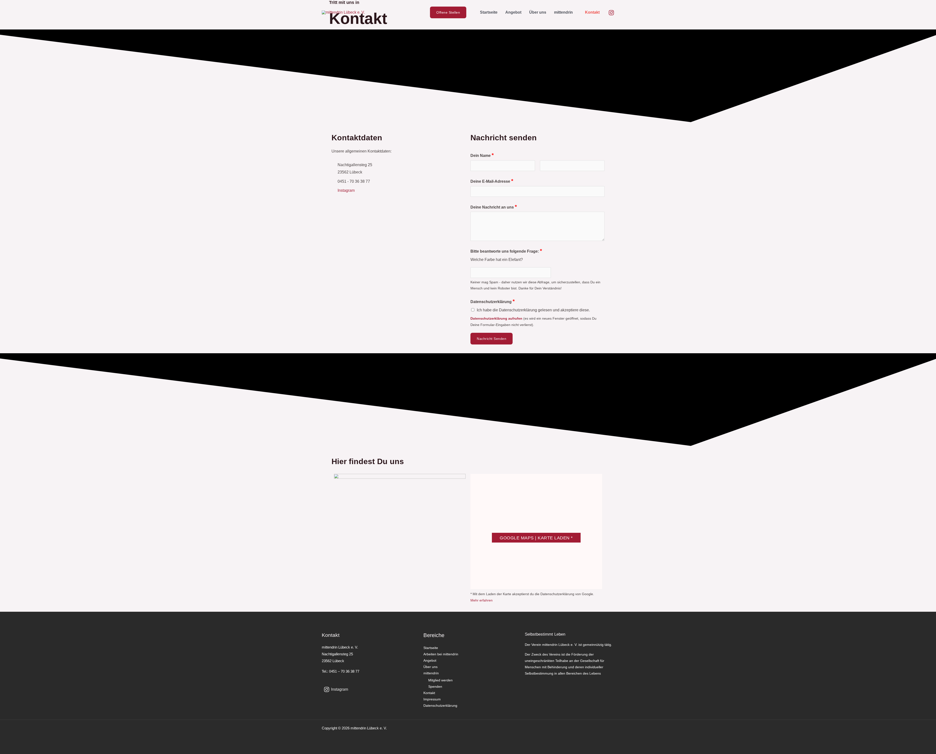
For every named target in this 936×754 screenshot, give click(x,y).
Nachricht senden (491, 339)
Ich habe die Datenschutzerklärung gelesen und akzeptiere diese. (533, 310)
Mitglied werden (440, 680)
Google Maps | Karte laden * (536, 537)
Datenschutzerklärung (492, 301)
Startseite (488, 12)
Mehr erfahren (481, 600)
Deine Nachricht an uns (493, 207)
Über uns (537, 12)
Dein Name (482, 155)
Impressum (432, 699)
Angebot (513, 12)
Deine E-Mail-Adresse (491, 181)
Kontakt (592, 12)
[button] (450, 12)
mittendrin (563, 12)
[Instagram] (611, 13)
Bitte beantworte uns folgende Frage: (506, 251)
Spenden (435, 686)
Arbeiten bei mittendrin (440, 654)
